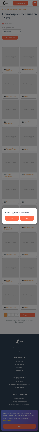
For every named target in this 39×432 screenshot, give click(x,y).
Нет (27, 218)
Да (12, 218)
